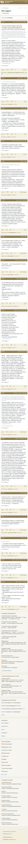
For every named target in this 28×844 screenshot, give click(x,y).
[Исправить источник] (25, 8)
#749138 (3, 581)
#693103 (3, 22)
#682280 (3, 351)
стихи (19, 310)
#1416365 (18, 705)
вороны (22, 161)
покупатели (24, 200)
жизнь (20, 200)
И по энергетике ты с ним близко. (9, 667)
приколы (22, 141)
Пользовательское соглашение (9, 831)
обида (25, 438)
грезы (24, 559)
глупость (25, 278)
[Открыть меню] (26, 2)
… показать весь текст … (6, 63)
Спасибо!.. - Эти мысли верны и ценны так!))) (12, 623)
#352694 (3, 493)
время (19, 351)
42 (4, 101)
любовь (22, 236)
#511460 (3, 161)
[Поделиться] (12, 70)
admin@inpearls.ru (12, 839)
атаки (25, 161)
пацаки (3, 736)
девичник (25, 493)
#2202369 (3, 702)
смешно (25, 78)
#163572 (3, 310)
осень (2, 729)
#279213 (3, 141)
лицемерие (4, 732)
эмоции (22, 537)
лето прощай (4, 723)
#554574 (3, 78)
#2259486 (3, 708)
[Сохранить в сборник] (7, 70)
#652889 (3, 559)
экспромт (21, 559)
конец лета (4, 726)
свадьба (20, 278)
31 (4, 192)
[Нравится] (2, 70)
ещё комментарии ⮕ (6, 670)
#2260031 (3, 705)
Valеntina (21, 708)
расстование (24, 393)
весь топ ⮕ (4, 774)
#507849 (3, 108)
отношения (17, 141)
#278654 (3, 236)
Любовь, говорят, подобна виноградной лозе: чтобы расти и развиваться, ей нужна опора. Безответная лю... (13, 644)
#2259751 (3, 711)
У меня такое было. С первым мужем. (10, 657)
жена (18, 278)
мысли (25, 260)
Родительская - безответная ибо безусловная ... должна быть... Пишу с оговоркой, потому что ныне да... (13, 651)
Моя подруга (5, 65)
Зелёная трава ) (5, 638)
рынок (25, 108)
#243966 (3, 438)
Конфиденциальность (7, 833)
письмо (17, 22)
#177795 (3, 200)
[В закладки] (19, 8)
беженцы (25, 22)
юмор (23, 108)
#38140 (2, 516)
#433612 (3, 278)
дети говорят (20, 78)
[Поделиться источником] (22, 8)
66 (4, 69)
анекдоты (25, 581)
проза (14, 22)
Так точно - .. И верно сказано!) (8, 627)
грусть (22, 351)
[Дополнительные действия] (15, 70)
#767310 (3, 537)
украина (21, 22)
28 (4, 154)
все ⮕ (2, 714)
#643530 (3, 260)
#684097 (3, 393)
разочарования (24, 310)
